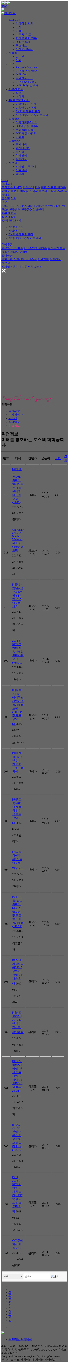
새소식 (20, 151)
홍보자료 (21, 45)
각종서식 (21, 170)
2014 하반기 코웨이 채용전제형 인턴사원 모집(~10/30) (18, 651)
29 (9, 1317)
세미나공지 (23, 148)
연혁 (18, 30)
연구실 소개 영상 (26, 70)
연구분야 (21, 74)
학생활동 (14, 118)
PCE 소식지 (23, 41)
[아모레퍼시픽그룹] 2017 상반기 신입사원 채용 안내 (18, 972)
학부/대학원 (15, 89)
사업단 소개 (15, 226)
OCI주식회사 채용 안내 (17, 1244)
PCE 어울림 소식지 (26, 191)
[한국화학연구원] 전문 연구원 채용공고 (18, 860)
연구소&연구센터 (27, 81)
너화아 (20, 137)
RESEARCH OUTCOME (16, 205)
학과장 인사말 (24, 23)
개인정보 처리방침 (20, 1339)
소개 (18, 27)
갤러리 (20, 174)
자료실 (12, 162)
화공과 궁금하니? (12, 248)
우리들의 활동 (24, 129)
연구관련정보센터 (27, 85)
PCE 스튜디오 (10, 251)
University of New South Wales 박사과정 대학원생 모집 (18, 540)
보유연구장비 (24, 78)
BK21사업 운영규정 (28, 111)
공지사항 (21, 144)
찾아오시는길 (24, 49)
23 (9, 1298)
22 (9, 1295)
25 (9, 1304)
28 (9, 1314)
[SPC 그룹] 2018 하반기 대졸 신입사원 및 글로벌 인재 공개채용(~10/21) (18, 912)
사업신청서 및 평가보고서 (32, 115)
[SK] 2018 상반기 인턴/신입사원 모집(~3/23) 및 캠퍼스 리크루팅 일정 (17, 1194)
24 (9, 1301)
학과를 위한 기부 (26, 38)
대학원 (20, 96)
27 (9, 1311)
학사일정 (21, 155)
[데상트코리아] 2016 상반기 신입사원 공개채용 (18, 1022)
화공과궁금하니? (26, 122)
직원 (18, 60)
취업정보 (21, 159)
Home (4, 180)
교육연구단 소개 (26, 103)
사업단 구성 (15, 230)
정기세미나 (20, 259)
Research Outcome (26, 67)
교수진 (20, 56)
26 (9, 1307)
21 (9, 1292)
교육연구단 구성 (26, 107)
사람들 (12, 52)
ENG (4, 6)
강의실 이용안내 (26, 166)
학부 (18, 92)
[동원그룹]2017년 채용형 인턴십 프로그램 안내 (17, 811)
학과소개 (14, 19)
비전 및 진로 (23, 34)
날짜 (58, 458)
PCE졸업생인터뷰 (27, 126)
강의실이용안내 (11, 266)
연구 (11, 63)
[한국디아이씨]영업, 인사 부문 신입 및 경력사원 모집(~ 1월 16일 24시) (18, 1076)
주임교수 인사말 (11, 187)
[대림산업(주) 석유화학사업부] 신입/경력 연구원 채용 (18, 595)
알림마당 (14, 140)
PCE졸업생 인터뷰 (35, 248)
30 (9, 1320)
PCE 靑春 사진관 (26, 133)
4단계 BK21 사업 (19, 100)
